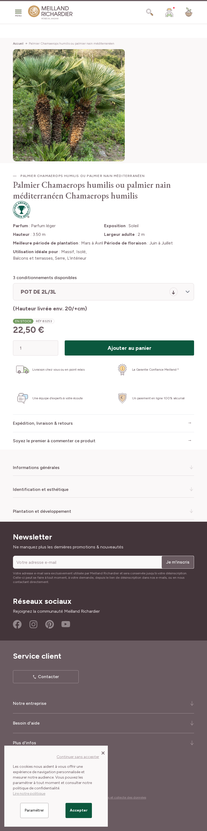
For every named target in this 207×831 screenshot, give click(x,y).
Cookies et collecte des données (122, 797)
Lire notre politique (29, 793)
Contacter (48, 676)
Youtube (65, 624)
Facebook (17, 624)
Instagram (33, 624)
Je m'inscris (177, 562)
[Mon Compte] (169, 12)
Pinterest (49, 624)
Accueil (18, 43)
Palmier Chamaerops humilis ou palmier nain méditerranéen (71, 43)
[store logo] (50, 12)
